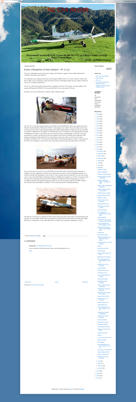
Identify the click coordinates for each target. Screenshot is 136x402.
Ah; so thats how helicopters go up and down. (104, 214)
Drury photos (101, 342)
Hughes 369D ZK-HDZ (104, 195)
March (99, 363)
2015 (97, 140)
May (99, 167)
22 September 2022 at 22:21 (44, 246)
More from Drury (102, 340)
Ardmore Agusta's (102, 210)
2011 (97, 149)
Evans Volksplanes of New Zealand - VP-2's (104, 224)
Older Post (85, 282)
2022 (97, 123)
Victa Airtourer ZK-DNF (104, 326)
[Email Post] (44, 235)
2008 (97, 375)
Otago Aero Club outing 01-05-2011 (104, 293)
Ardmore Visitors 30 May (104, 174)
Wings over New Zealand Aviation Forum (103, 86)
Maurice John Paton (103, 354)
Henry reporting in (102, 172)
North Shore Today (103, 235)
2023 (97, 121)
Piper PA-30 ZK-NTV (103, 248)
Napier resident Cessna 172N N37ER (104, 190)
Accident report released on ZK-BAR (104, 177)
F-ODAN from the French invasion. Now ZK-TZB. (104, 220)
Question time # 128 (103, 270)
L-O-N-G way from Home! (104, 337)
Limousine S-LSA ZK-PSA (105, 349)
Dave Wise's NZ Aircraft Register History (102, 82)
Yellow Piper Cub (102, 304)
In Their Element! (102, 320)
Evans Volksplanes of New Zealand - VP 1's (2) (104, 308)
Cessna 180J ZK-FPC (103, 296)
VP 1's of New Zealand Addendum (104, 285)
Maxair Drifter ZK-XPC (104, 352)
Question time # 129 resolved (103, 200)
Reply (30, 251)
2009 (97, 373)
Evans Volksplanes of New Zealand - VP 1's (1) (104, 346)
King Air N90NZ (102, 217)
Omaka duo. (101, 232)
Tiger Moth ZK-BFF (103, 324)
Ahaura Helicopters (103, 279)
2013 (97, 144)
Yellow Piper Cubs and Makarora (104, 289)
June (99, 165)
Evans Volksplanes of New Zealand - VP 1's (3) (104, 261)
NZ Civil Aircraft (68, 9)
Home (56, 282)
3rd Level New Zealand (102, 76)
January (100, 368)
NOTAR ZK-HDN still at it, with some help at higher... (104, 239)
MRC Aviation (99, 78)
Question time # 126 (103, 322)
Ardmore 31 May (102, 169)
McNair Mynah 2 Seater (104, 193)
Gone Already (101, 251)
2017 (97, 135)
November (101, 153)
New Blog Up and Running (102, 282)
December (101, 151)
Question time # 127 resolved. (103, 299)
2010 (97, 371)
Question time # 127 (103, 302)
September (101, 158)
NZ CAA (98, 80)
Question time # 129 (103, 204)
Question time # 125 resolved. (103, 357)
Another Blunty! (102, 268)
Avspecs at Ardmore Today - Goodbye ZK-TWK (104, 182)
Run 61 (100, 246)
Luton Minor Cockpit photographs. (103, 313)
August (100, 160)
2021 (97, 126)
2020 (97, 128)
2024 (97, 119)
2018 (97, 133)
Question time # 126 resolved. (103, 316)
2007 (97, 378)
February (100, 365)
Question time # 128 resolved (103, 265)
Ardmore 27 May (102, 197)
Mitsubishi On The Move (104, 257)
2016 (97, 137)
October (100, 156)
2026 (97, 114)
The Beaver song (102, 273)
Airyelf (71, 389)
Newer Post (28, 282)
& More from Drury (102, 333)
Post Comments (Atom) (38, 285)
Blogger (82, 389)
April (99, 361)
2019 (97, 130)
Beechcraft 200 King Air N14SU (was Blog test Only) (104, 229)
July (99, 163)
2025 (97, 116)
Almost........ (101, 335)
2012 (97, 147)
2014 (97, 142)
